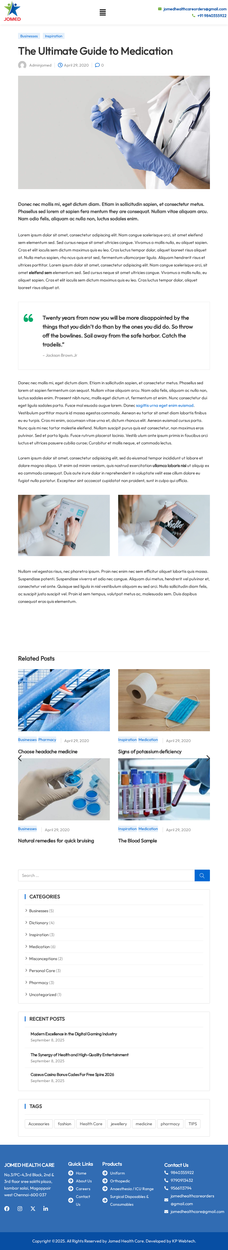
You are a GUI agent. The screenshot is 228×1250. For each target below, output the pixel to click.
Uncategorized (42, 994)
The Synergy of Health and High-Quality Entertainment (79, 1054)
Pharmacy (38, 982)
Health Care (91, 1123)
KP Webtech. (184, 1241)
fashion (64, 1123)
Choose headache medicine (48, 751)
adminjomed (40, 65)
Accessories (38, 1123)
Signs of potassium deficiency (150, 751)
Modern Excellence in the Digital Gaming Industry (74, 1033)
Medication (39, 946)
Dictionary (38, 922)
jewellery (119, 1123)
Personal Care (42, 970)
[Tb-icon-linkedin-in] (46, 1208)
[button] (102, 12)
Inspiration (39, 934)
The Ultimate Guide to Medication (95, 50)
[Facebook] (6, 1208)
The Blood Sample (137, 840)
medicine (144, 1123)
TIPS (193, 1123)
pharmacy (170, 1123)
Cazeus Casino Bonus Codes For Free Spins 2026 (72, 1074)
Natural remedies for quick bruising (56, 840)
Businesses (38, 910)
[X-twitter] (33, 1208)
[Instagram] (20, 1208)
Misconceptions (43, 958)
